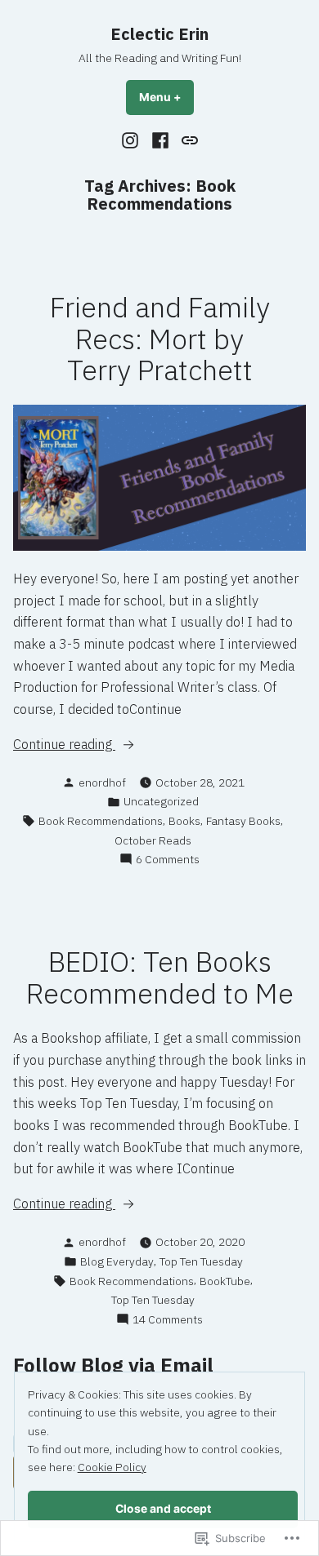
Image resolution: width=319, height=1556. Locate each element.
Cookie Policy (112, 1467)
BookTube (225, 1281)
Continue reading (64, 745)
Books (184, 820)
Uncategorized (161, 801)
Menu (166, 97)
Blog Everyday (117, 1261)
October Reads (153, 840)
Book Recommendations (100, 820)
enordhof (102, 782)
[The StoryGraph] (187, 139)
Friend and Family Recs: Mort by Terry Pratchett (160, 339)
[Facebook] (161, 139)
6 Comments (168, 859)
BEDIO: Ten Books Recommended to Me (160, 977)
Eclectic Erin (159, 34)
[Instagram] (132, 139)
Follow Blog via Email (113, 1365)
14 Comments (168, 1319)
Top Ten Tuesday (201, 1261)
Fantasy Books (243, 820)
